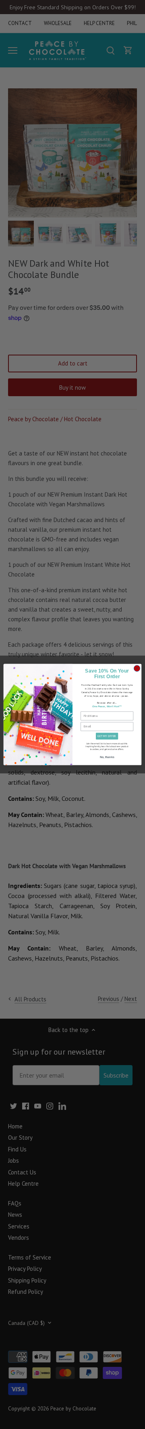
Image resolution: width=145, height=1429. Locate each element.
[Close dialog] (137, 668)
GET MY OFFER (106, 736)
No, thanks (107, 757)
